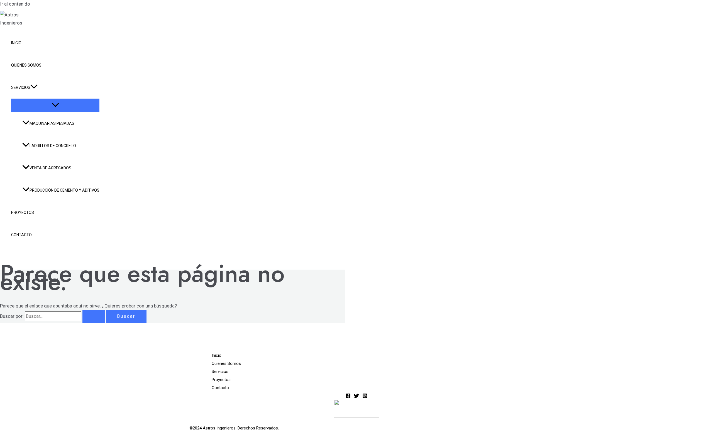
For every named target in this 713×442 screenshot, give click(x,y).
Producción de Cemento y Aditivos (64, 190)
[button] (34, 87)
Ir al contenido (15, 4)
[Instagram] (364, 396)
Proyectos (22, 212)
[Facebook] (348, 396)
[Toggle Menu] (55, 105)
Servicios (20, 87)
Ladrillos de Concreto (53, 145)
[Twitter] (356, 396)
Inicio (16, 43)
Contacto (21, 235)
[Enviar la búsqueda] (93, 316)
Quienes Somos (26, 65)
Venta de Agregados (50, 168)
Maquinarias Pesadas (52, 123)
